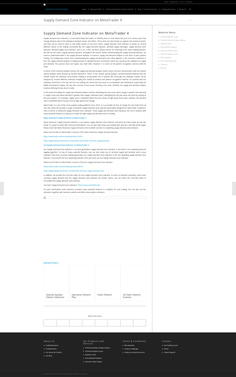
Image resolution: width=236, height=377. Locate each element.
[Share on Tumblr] (114, 323)
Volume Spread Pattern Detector (55, 296)
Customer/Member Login (169, 37)
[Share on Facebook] (50, 323)
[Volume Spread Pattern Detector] (56, 278)
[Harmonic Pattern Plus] (82, 278)
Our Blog (49, 356)
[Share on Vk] (126, 323)
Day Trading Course (171, 345)
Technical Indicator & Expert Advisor (173, 40)
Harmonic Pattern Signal (168, 51)
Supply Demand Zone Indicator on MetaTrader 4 (83, 20)
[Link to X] (187, 373)
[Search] (190, 9)
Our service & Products (54, 352)
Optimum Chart (165, 44)
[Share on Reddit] (139, 323)
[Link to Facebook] (190, 373)
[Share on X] (63, 323)
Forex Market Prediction (168, 47)
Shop (166, 2)
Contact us (164, 64)
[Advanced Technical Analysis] (56, 9)
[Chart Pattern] (107, 278)
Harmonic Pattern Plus (81, 296)
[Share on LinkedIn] (101, 323)
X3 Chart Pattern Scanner (132, 296)
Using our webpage (131, 349)
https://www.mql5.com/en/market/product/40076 (63, 166)
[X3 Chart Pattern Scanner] (133, 278)
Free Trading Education (168, 61)
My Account (174, 2)
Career (166, 349)
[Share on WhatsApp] (75, 323)
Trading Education (52, 345)
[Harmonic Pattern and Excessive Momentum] (234, 188)
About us (163, 68)
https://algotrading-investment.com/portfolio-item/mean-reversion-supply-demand (76, 141)
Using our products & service (134, 352)
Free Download (165, 58)
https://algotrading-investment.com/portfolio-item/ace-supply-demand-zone (74, 171)
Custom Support (169, 352)
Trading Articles (51, 349)
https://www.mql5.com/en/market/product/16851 (63, 136)
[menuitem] (166, 1)
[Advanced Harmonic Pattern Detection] (2, 188)
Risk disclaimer (129, 345)
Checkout (189, 2)
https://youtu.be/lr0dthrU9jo (89, 185)
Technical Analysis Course (169, 54)
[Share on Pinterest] (88, 323)
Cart (182, 2)
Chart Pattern (104, 294)
